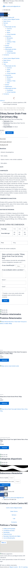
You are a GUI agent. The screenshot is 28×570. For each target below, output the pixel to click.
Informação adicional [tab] (6, 142)
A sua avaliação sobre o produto (13, 270)
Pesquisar (10, 98)
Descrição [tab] (3, 139)
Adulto (8, 69)
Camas (9, 79)
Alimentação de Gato (10, 88)
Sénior (8, 71)
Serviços (5, 62)
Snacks (7, 84)
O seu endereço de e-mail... (7, 481)
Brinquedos (10, 77)
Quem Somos (7, 60)
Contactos (6, 94)
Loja (4, 64)
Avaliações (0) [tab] (4, 145)
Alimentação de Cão (10, 66)
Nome (4, 279)
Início (1, 108)
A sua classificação (8, 265)
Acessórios (8, 75)
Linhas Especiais (11, 73)
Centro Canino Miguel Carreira (11, 58)
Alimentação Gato (11, 108)
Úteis (8, 82)
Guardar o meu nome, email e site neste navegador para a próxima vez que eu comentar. (13, 295)
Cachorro (9, 67)
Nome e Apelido (4, 477)
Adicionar (9, 132)
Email (4, 286)
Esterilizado (10, 90)
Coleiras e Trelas (11, 81)
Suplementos (8, 86)
